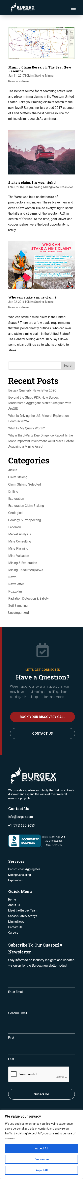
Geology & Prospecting (24, 520)
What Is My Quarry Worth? (26, 428)
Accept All (41, 1148)
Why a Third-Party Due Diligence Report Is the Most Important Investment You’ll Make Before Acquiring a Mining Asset (41, 440)
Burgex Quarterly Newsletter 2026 (32, 390)
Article (12, 470)
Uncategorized (18, 613)
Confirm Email (17, 1013)
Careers (13, 932)
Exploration (16, 499)
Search (68, 365)
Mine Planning (18, 548)
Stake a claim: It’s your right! (32, 182)
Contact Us (42, 733)
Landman (14, 527)
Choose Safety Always (22, 916)
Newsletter (16, 584)
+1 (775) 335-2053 (21, 825)
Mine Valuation (18, 556)
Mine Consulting (19, 541)
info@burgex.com (20, 817)
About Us (14, 905)
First (11, 1037)
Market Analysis (19, 534)
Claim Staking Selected (24, 484)
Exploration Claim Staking (26, 506)
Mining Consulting (19, 874)
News (12, 577)
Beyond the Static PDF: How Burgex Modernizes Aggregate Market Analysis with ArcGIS (39, 403)
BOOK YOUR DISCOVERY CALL (42, 717)
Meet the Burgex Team (22, 910)
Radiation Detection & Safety (28, 598)
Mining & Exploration (22, 563)
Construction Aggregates (24, 869)
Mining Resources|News (58, 187)
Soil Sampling (18, 606)
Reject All (41, 1170)
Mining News (16, 921)
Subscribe (41, 1094)
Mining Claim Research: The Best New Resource (39, 69)
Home (12, 899)
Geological (15, 513)
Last (11, 1059)
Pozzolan (15, 591)
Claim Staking (35, 75)
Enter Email (15, 992)
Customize (41, 1159)
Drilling (13, 491)
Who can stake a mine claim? (32, 297)
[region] (41, 1144)
